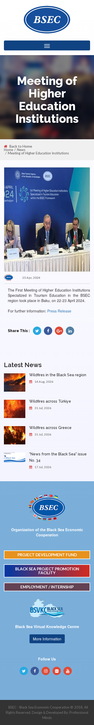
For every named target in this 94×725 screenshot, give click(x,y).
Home (8, 150)
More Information (47, 638)
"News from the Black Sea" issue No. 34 (58, 457)
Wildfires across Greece (50, 428)
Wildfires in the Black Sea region (57, 375)
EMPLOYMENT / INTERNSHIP (47, 586)
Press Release (59, 311)
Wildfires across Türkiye (50, 401)
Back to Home (20, 146)
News (21, 150)
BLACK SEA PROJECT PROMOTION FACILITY (47, 570)
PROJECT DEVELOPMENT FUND (47, 554)
